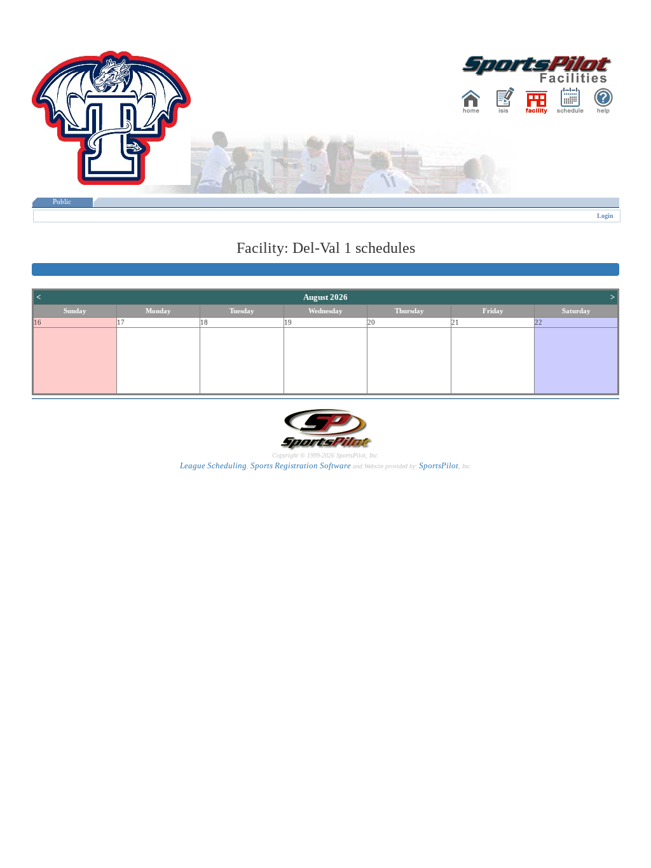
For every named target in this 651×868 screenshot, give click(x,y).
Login (605, 215)
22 (538, 322)
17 (121, 322)
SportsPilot (438, 465)
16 (37, 322)
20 (371, 322)
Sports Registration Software (300, 465)
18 (204, 322)
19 (288, 322)
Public (62, 201)
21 (455, 322)
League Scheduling (213, 465)
